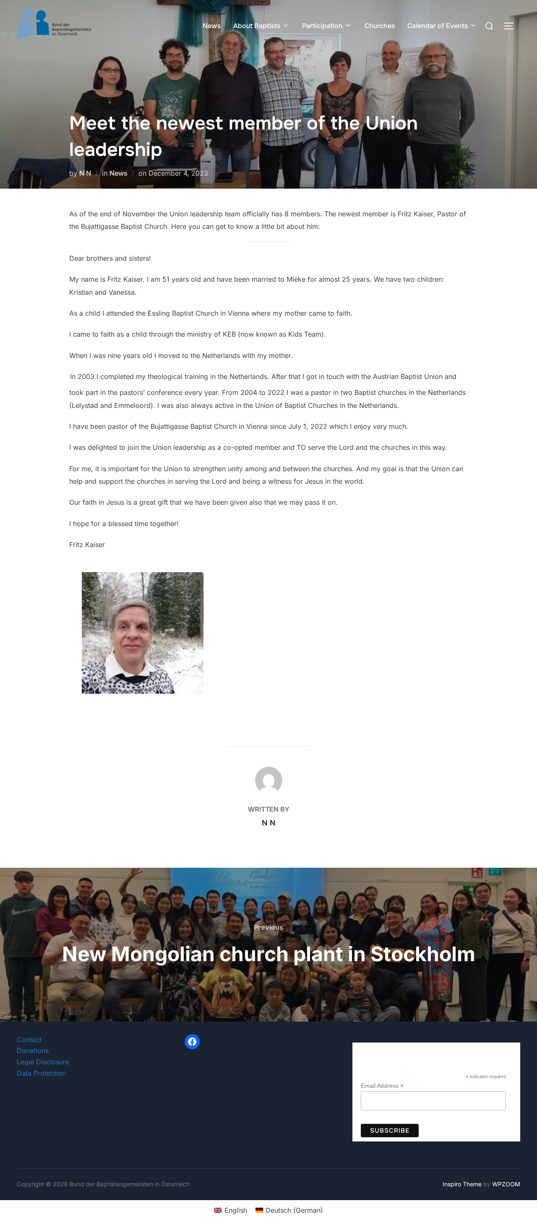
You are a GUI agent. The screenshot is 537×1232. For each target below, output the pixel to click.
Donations (33, 1050)
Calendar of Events (437, 25)
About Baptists (256, 25)
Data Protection (41, 1073)
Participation (322, 25)
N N (85, 173)
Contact (29, 1039)
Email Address (382, 1086)
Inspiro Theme (462, 1184)
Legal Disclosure (43, 1062)
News (212, 25)
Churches (380, 25)
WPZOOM (506, 1184)
